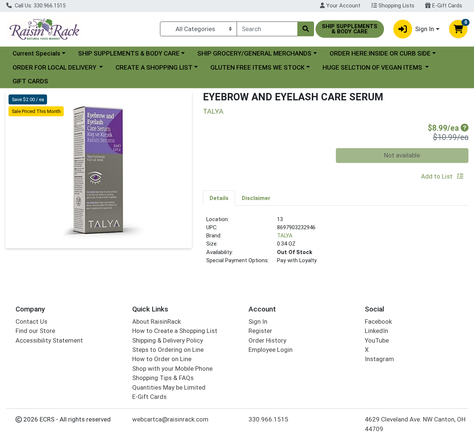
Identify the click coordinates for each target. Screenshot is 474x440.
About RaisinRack (156, 321)
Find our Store (35, 330)
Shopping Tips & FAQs (163, 377)
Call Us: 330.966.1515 (39, 5)
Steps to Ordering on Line (168, 349)
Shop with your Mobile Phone (172, 368)
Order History (267, 340)
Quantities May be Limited (169, 387)
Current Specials (36, 53)
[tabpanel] (335, 243)
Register (260, 330)
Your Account (342, 5)
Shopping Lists (395, 5)
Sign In (257, 321)
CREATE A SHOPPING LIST (154, 67)
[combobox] (267, 28)
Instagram (379, 359)
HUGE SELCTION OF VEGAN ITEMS (373, 67)
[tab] (219, 197)
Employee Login (270, 349)
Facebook (378, 321)
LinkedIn (376, 330)
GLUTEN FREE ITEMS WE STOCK (257, 67)
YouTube (377, 340)
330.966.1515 (268, 419)
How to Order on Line (161, 359)
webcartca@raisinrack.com (170, 419)
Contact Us (31, 321)
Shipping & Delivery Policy (167, 340)
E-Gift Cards (446, 5)
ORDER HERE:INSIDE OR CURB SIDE (380, 53)
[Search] (305, 28)
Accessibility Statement (49, 340)
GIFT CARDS (30, 81)
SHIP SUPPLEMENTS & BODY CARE (129, 53)
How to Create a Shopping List (174, 330)
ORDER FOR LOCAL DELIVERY (55, 67)
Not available (402, 155)
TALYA (285, 235)
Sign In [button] (424, 29)
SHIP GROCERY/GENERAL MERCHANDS (254, 53)
